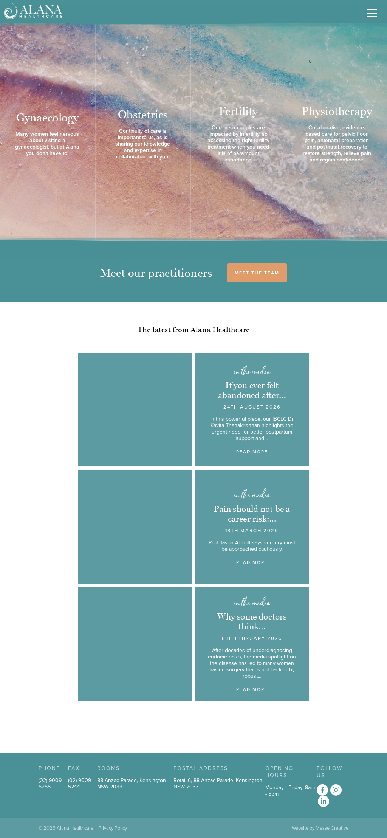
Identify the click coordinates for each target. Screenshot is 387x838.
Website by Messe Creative (320, 828)
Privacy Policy (112, 828)
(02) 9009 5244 (79, 783)
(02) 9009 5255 (50, 783)
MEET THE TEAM (257, 273)
